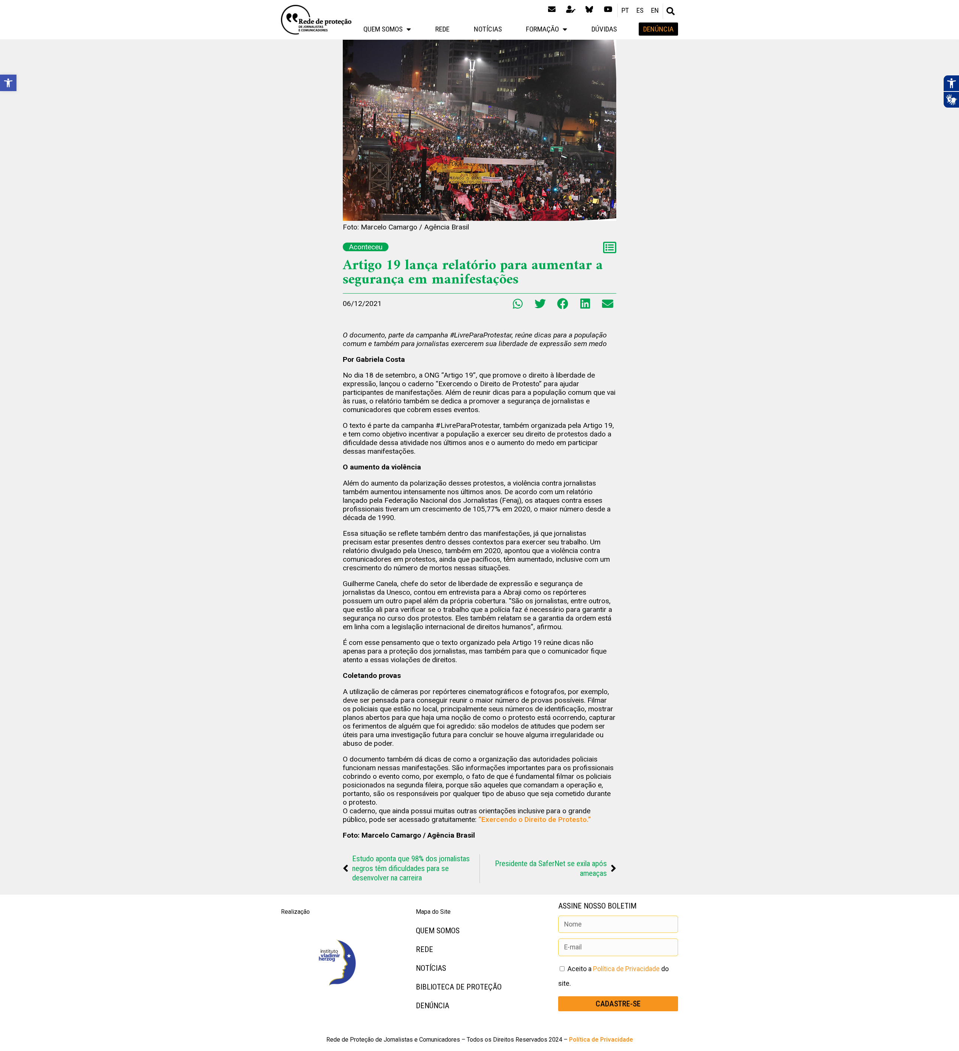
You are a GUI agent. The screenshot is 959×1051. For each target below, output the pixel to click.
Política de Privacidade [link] (626, 969)
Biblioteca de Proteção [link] (459, 986)
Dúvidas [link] (604, 29)
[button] (670, 11)
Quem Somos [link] (383, 29)
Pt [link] (625, 10)
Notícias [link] (488, 29)
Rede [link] (442, 29)
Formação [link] (542, 29)
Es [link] (640, 10)
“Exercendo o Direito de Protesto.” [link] (534, 819)
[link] (8, 83)
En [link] (655, 10)
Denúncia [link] (432, 1005)
